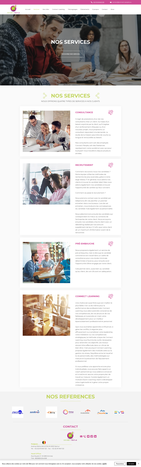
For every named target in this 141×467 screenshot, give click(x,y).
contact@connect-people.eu (122, 2)
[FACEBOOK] (92, 436)
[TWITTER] (88, 436)
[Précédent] (11, 50)
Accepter (131, 464)
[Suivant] (129, 50)
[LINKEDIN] (95, 436)
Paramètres (120, 464)
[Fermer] (138, 463)
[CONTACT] (81, 436)
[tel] (85, 436)
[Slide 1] (70, 80)
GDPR (104, 464)
